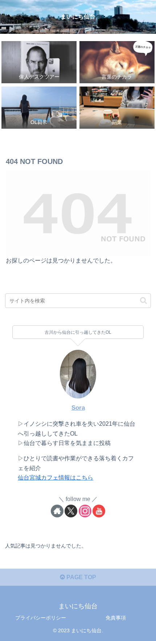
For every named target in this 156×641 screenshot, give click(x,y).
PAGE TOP (80, 577)
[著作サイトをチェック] (57, 511)
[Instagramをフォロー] (85, 511)
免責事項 (116, 618)
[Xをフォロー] (71, 511)
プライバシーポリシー (40, 618)
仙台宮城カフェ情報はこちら (55, 477)
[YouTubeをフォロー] (99, 511)
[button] (143, 300)
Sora (78, 407)
